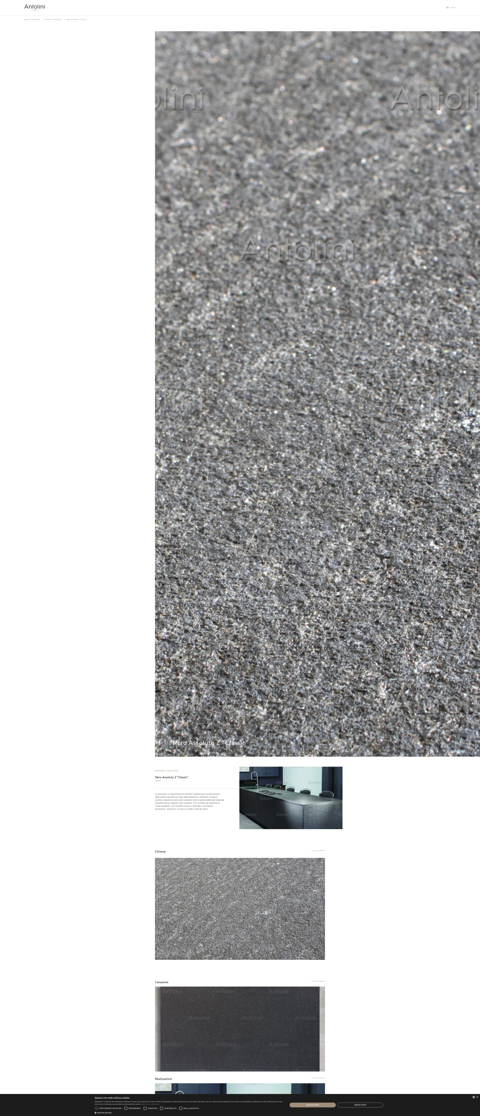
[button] (189, 1112)
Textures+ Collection (53, 19)
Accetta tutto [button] (312, 1105)
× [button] (477, 1097)
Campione (161, 982)
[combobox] (473, 1097)
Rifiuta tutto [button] (360, 1105)
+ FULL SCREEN (318, 850)
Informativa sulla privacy (150, 1104)
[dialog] (240, 1105)
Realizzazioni (163, 1079)
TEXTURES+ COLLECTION (166, 770)
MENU (452, 7)
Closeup (160, 851)
